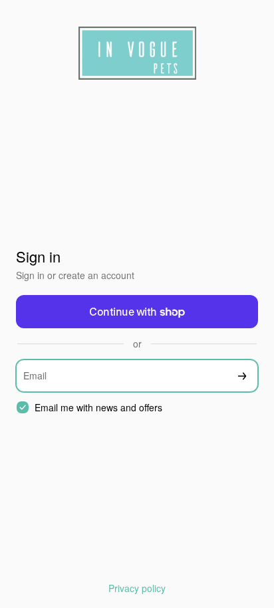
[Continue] (242, 375)
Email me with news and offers (98, 407)
